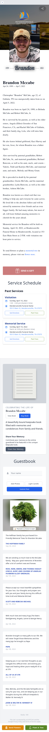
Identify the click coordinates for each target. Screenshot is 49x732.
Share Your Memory (15, 449)
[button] (24, 515)
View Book (12, 416)
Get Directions (14, 313)
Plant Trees (34, 313)
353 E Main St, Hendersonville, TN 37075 (26, 308)
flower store (30, 254)
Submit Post (24, 489)
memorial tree (32, 250)
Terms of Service (31, 722)
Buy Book (24, 416)
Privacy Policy (17, 722)
